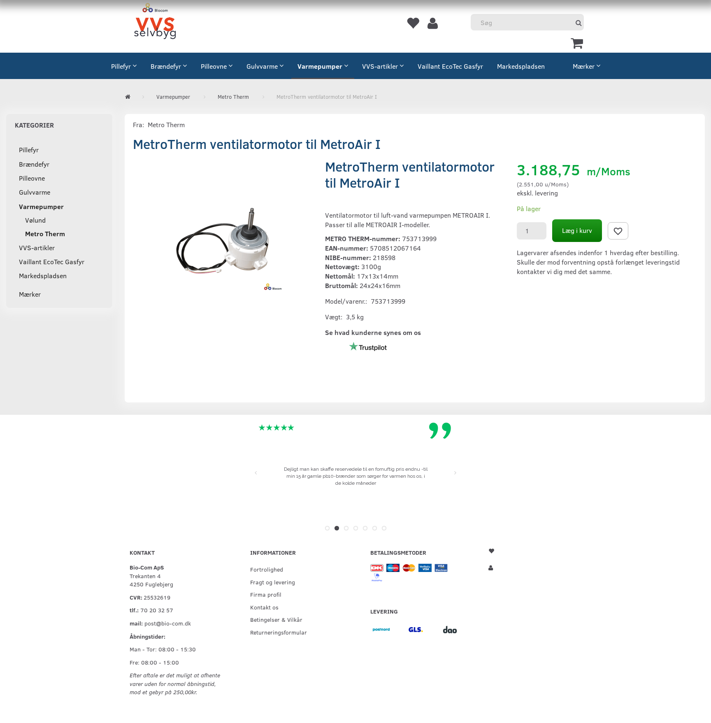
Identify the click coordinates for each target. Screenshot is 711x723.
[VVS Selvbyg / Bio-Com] (155, 22)
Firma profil (265, 594)
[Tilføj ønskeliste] (618, 230)
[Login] (432, 22)
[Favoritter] (412, 22)
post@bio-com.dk (167, 623)
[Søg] (579, 22)
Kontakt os (264, 607)
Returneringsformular (278, 632)
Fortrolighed (266, 569)
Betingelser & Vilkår (276, 619)
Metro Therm (166, 124)
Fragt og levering (272, 582)
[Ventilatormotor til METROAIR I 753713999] (223, 240)
